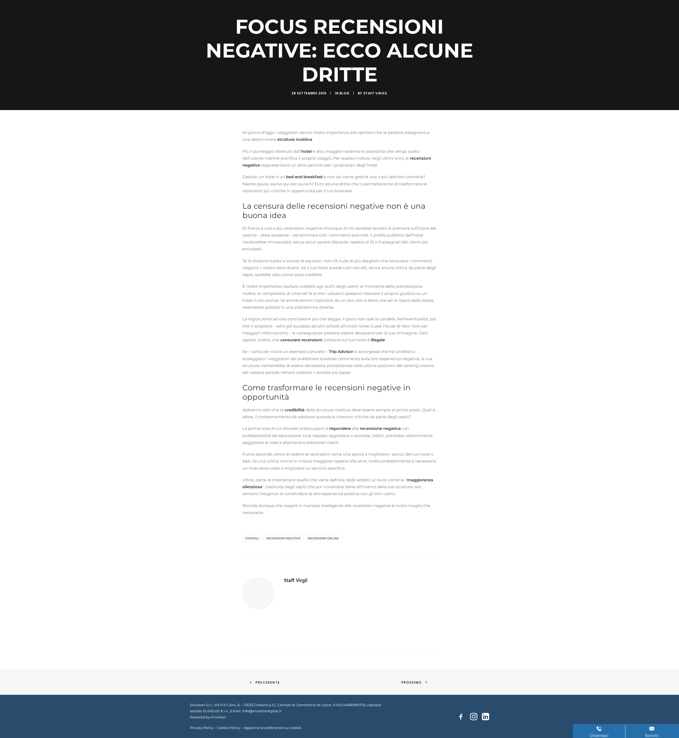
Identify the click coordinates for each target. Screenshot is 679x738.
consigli (252, 538)
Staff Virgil (375, 93)
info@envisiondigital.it (261, 711)
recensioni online (323, 538)
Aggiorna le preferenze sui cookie (272, 728)
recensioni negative (283, 538)
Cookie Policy (228, 728)
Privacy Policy (202, 728)
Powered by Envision (208, 717)
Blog (344, 93)
